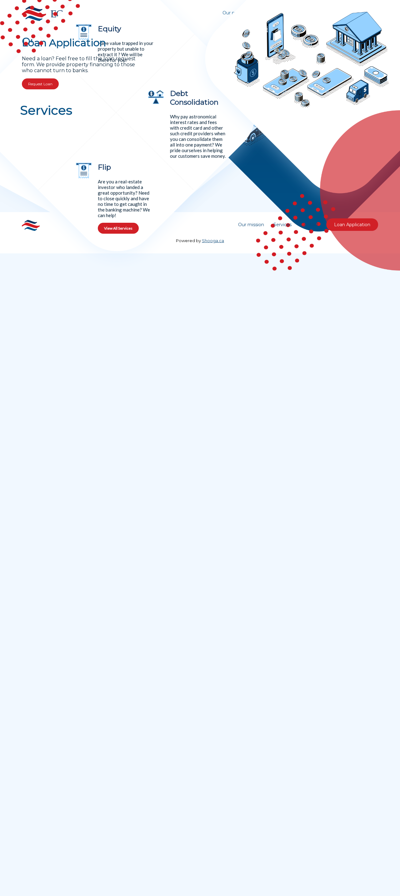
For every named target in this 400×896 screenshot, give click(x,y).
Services (282, 224)
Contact (309, 224)
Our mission (251, 224)
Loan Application (352, 224)
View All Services (118, 228)
